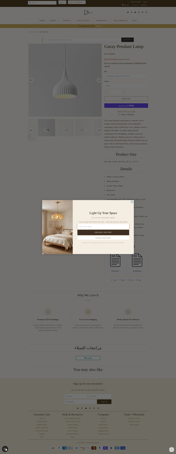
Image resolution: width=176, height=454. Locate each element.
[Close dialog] (132, 202)
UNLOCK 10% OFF (103, 232)
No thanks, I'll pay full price (103, 238)
